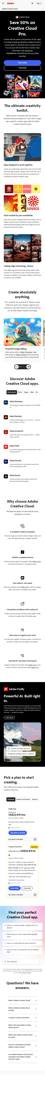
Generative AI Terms (26, 972)
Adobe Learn (32, 665)
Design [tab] (26, 392)
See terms (29, 50)
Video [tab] (32, 392)
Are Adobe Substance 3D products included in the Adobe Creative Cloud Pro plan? (20, 1056)
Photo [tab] (20, 392)
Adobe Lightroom (22, 355)
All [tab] (37, 392)
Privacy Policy (28, 969)
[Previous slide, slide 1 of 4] (17, 367)
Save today (22, 62)
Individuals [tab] (10, 799)
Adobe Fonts (36, 562)
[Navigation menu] (3, 3)
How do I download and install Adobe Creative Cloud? (19, 1046)
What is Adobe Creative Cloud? (19, 1000)
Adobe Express (15, 475)
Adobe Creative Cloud (10, 9)
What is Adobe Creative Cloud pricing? (19, 1009)
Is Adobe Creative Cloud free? (18, 1018)
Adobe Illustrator (16, 416)
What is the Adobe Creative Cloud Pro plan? (20, 1036)
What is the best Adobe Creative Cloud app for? (19, 1026)
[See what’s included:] (35, 839)
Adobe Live (34, 667)
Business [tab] (35, 799)
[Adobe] (10, 3)
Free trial (22, 68)
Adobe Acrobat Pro (16, 431)
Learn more (9, 717)
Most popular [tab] (12, 392)
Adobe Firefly (14, 446)
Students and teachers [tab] (23, 799)
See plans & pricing (18, 833)
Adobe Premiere (15, 460)
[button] (32, 3)
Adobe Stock (25, 587)
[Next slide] (28, 367)
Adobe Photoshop (26, 352)
